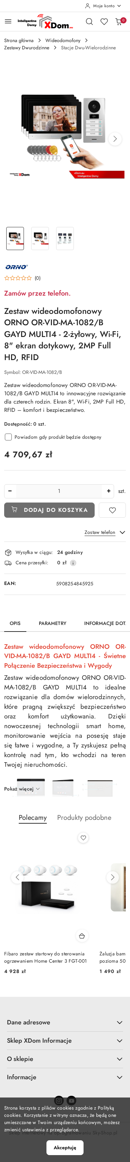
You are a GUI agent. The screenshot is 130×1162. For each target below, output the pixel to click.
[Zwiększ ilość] (108, 491)
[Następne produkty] (112, 877)
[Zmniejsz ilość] (10, 491)
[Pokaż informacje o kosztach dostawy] (73, 563)
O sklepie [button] (20, 1058)
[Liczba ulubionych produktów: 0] (104, 21)
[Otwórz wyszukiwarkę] (89, 21)
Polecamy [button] (33, 818)
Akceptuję (65, 1147)
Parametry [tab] (52, 623)
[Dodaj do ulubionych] (112, 510)
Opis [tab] (15, 623)
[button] (115, 139)
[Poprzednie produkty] (17, 877)
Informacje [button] (21, 1077)
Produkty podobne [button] (84, 818)
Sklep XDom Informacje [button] (39, 1040)
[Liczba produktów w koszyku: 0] (118, 21)
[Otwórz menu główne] (8, 21)
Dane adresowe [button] (28, 1022)
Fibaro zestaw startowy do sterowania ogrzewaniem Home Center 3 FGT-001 (45, 957)
